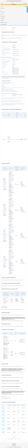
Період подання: (3, 18)
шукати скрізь (25, 6)
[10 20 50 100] (14, 435)
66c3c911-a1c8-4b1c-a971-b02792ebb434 (3, 425)
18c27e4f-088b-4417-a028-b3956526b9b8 (3, 418)
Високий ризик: (2, 20)
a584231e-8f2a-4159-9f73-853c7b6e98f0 (3, 408)
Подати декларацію (14, 4)
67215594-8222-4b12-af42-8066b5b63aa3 (3, 411)
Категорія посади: (3, 16)
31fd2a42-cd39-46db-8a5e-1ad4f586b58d (3, 429)
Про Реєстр (14, 443)
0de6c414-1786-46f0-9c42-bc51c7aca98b (3, 421)
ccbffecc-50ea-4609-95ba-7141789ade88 (3, 415)
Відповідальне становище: (4, 22)
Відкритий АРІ (14, 444)
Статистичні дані (14, 445)
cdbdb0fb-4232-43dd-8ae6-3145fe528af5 (4, 432)
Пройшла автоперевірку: (4, 24)
